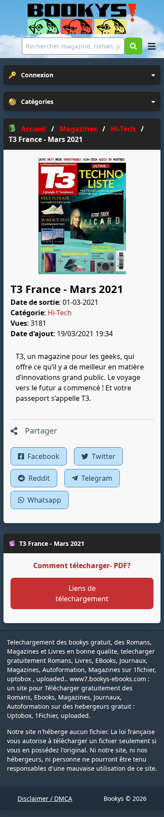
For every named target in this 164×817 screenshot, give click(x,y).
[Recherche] (133, 46)
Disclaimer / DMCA (44, 798)
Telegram (96, 478)
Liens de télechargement (82, 593)
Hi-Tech (60, 312)
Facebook (42, 456)
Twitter (102, 456)
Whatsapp (43, 500)
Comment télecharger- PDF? (82, 565)
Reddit (38, 478)
